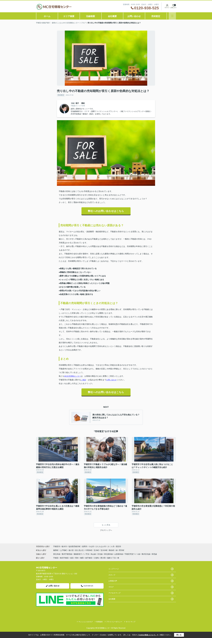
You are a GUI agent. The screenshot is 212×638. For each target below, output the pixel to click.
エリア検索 (68, 16)
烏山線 (93, 554)
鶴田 (82, 558)
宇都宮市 (56, 546)
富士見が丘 (79, 550)
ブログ (111, 587)
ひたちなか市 (101, 546)
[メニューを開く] (172, 16)
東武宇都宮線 (67, 554)
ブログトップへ (106, 530)
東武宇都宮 (64, 558)
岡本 (77, 558)
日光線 (100, 554)
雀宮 (72, 558)
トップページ (113, 569)
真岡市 (84, 546)
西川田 (103, 558)
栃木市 (64, 546)
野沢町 (121, 550)
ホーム (47, 16)
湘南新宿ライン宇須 (82, 554)
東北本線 (57, 554)
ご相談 (83, 380)
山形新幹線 (118, 554)
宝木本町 (104, 550)
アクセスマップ (114, 593)
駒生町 (112, 550)
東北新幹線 (108, 554)
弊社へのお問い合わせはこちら (106, 211)
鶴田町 (56, 550)
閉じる (179, 635)
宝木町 (96, 550)
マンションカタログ (85, 622)
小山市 (91, 546)
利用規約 (99, 622)
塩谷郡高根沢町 (74, 546)
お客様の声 (112, 581)
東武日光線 (146, 554)
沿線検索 (90, 16)
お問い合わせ (134, 16)
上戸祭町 (63, 550)
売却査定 (155, 16)
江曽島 (96, 558)
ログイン (167, 7)
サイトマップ (130, 622)
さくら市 (110, 546)
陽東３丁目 (111, 558)
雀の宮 (71, 550)
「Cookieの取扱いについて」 (147, 635)
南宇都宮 (88, 558)
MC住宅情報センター (72, 376)
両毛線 (154, 554)
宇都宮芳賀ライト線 (132, 554)
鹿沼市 (118, 546)
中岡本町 (89, 550)
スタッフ (111, 575)
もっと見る (106, 525)
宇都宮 (55, 558)
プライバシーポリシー (114, 622)
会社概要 (112, 16)
